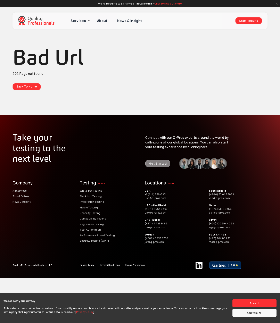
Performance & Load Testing (97, 235)
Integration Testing (92, 202)
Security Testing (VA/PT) (95, 240)
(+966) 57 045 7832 (222, 194)
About (102, 20)
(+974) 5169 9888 (220, 209)
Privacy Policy (84, 312)
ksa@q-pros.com (219, 198)
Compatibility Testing (93, 218)
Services (78, 20)
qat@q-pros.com (219, 212)
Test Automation (90, 229)
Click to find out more (168, 3)
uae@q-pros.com (155, 212)
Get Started (158, 163)
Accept (254, 303)
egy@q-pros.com (219, 227)
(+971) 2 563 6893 (156, 209)
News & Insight (129, 20)
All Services (19, 190)
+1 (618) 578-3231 (156, 194)
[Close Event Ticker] (277, 3)
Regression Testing (92, 224)
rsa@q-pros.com (219, 242)
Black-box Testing (91, 196)
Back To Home (26, 86)
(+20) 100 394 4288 (221, 223)
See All (101, 183)
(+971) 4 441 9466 (156, 223)
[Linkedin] (199, 265)
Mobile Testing (89, 207)
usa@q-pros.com (155, 198)
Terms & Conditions (110, 265)
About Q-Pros (21, 196)
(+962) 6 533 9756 (157, 238)
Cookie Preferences (135, 265)
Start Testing (248, 21)
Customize (254, 313)
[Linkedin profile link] (184, 163)
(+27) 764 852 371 (220, 238)
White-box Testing (91, 190)
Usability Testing (90, 213)
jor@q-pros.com (155, 242)
